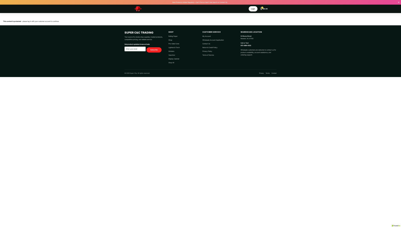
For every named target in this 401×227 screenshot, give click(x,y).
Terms (268, 73)
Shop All (171, 62)
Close (398, 2)
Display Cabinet (173, 59)
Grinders (171, 51)
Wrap (170, 40)
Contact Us (206, 44)
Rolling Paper (172, 36)
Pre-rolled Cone (173, 44)
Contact (274, 73)
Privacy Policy (207, 51)
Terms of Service (208, 55)
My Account (206, 36)
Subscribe (154, 50)
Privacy (261, 73)
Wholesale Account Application (213, 40)
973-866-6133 (246, 45)
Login (253, 9)
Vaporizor (171, 55)
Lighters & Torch (174, 47)
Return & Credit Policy (209, 47)
